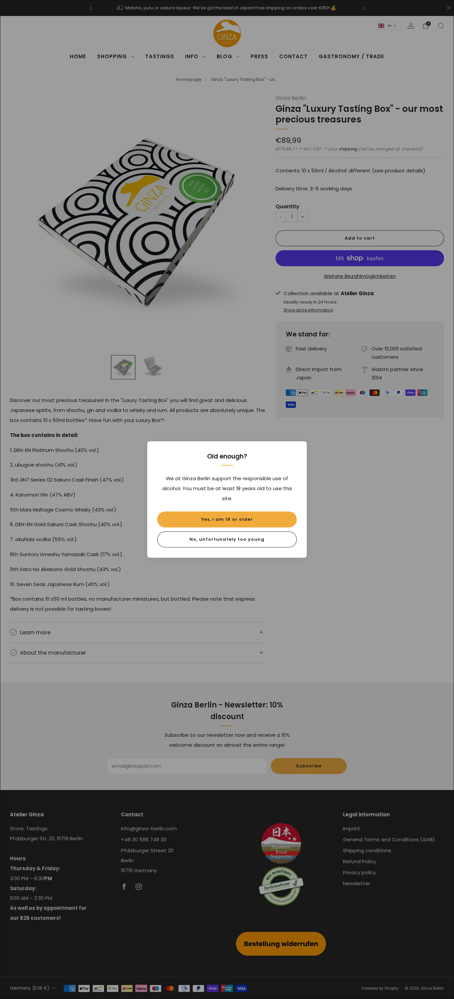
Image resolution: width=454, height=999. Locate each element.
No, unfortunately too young (227, 539)
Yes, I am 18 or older (227, 519)
